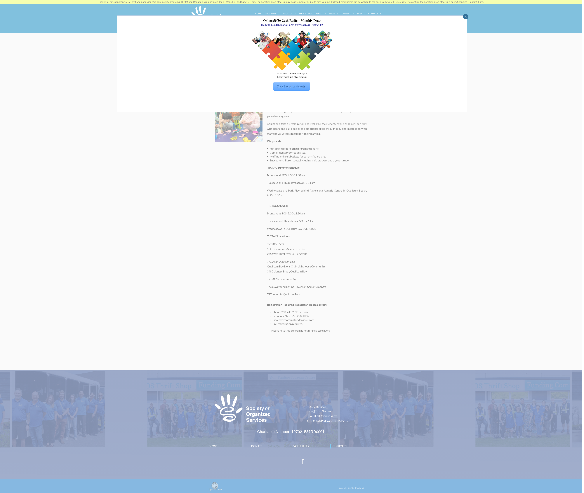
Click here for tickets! (291, 86)
